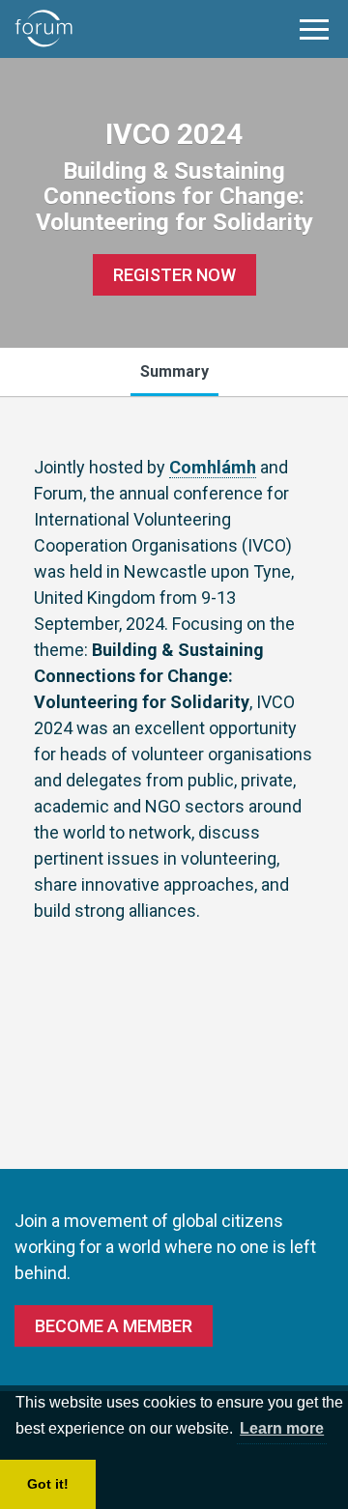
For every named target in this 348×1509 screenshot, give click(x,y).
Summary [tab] (174, 371)
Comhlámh (212, 467)
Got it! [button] (48, 1484)
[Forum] (43, 28)
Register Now (174, 275)
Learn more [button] (282, 1428)
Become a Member (113, 1326)
